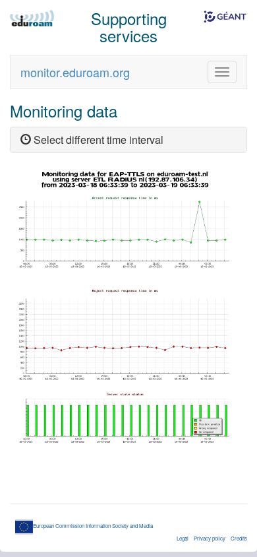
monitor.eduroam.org (75, 72)
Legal (182, 538)
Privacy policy (209, 538)
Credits (239, 538)
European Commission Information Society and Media (93, 525)
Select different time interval (97, 139)
